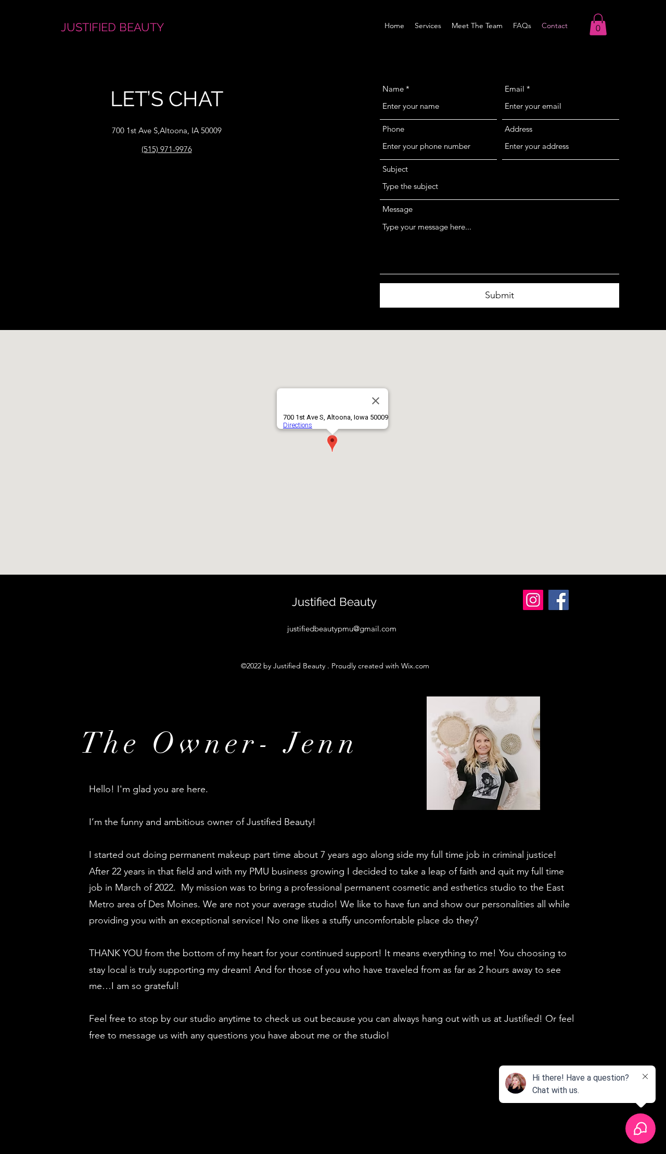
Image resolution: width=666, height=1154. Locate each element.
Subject (395, 169)
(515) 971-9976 (167, 149)
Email (514, 89)
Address (518, 129)
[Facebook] (558, 600)
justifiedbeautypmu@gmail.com (341, 628)
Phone (393, 129)
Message (397, 209)
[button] (598, 24)
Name (393, 89)
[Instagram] (533, 600)
